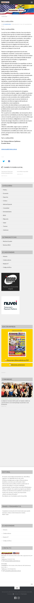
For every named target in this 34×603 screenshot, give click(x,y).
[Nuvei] (10, 314)
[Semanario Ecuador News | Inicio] (6, 2)
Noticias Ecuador (7, 241)
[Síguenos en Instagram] (18, 598)
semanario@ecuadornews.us (12, 561)
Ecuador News (7, 24)
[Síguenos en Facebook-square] (15, 598)
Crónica (5, 200)
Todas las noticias (14, 399)
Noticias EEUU (7, 245)
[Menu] (31, 2)
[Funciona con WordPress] (13, 594)
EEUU (4, 215)
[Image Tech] (10, 290)
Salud (4, 222)
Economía (5, 193)
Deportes (5, 197)
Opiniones (4, 16)
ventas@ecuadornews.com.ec (13, 570)
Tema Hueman (24, 594)
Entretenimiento (7, 211)
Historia (5, 256)
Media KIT (6, 263)
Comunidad (6, 208)
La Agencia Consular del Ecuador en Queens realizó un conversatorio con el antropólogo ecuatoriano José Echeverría (15, 402)
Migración (5, 219)
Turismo (5, 226)
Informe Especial (7, 204)
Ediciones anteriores (18, 365)
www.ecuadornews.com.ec (9, 149)
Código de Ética (7, 267)
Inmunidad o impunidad (22, 171)
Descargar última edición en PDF (18, 360)
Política (5, 190)
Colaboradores (7, 260)
